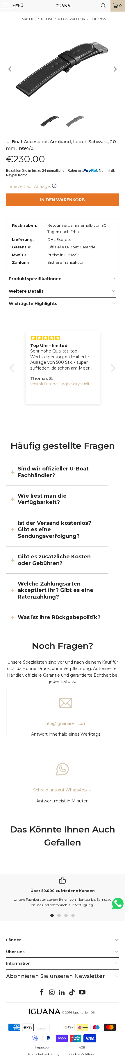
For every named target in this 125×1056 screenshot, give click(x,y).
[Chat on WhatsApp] (118, 906)
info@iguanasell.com (65, 723)
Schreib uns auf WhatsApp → (62, 790)
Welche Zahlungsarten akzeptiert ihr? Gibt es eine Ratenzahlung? (55, 590)
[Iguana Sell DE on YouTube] (82, 992)
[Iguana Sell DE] (62, 6)
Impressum (43, 1047)
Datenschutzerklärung (43, 1054)
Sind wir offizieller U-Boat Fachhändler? (53, 472)
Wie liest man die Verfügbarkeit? (42, 499)
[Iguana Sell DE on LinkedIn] (62, 992)
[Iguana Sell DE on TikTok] (72, 992)
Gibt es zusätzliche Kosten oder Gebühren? (54, 559)
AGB (82, 1047)
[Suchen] (103, 6)
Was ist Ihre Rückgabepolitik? (59, 617)
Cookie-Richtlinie (81, 1054)
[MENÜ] (3, 6)
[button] (13, 368)
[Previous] (10, 69)
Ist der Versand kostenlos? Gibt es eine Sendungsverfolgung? (54, 529)
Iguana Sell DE (84, 1012)
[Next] (114, 69)
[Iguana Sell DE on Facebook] (42, 992)
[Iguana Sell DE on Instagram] (52, 992)
